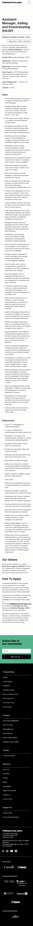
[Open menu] (29, 2)
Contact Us (6, 795)
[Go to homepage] (12, 2)
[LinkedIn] (7, 851)
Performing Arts (8, 698)
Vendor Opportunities (10, 737)
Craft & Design (7, 681)
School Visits (7, 707)
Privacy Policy (7, 799)
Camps (5, 677)
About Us (6, 769)
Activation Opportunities (11, 742)
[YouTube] (11, 851)
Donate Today (7, 813)
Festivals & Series (8, 690)
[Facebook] (16, 851)
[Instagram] (3, 851)
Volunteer (6, 774)
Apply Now (12, 41)
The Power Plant (8, 703)
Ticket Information (9, 756)
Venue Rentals (7, 733)
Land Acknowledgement (11, 721)
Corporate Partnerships (11, 817)
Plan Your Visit (8, 725)
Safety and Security (9, 790)
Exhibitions (6, 686)
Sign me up (17, 657)
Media (5, 782)
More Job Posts (24, 41)
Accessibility (7, 786)
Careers (5, 778)
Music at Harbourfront (10, 694)
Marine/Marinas (8, 729)
